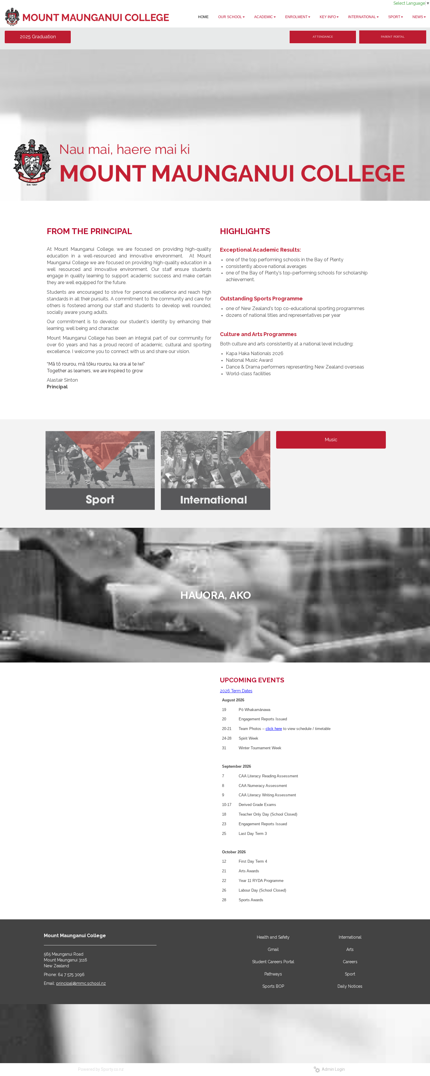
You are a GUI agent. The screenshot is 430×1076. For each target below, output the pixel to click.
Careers (350, 961)
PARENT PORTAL (393, 36)
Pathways (273, 974)
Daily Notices (350, 986)
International (350, 937)
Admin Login (332, 1069)
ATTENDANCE (323, 36)
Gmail (273, 949)
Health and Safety (273, 937)
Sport (350, 974)
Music (331, 439)
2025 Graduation (38, 36)
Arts (350, 949)
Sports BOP (273, 986)
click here (274, 728)
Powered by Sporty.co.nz (101, 1069)
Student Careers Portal (273, 961)
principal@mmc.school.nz (81, 983)
